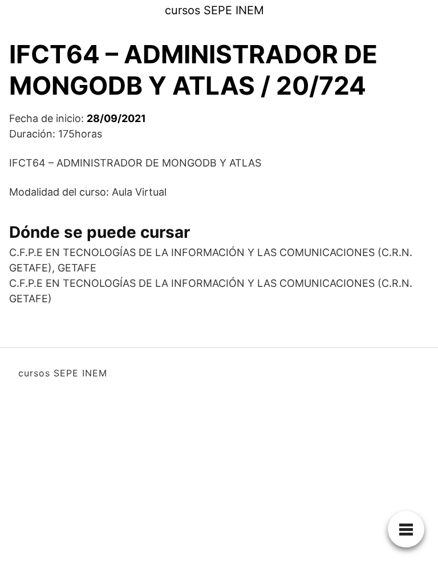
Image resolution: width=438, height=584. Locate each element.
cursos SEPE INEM (214, 10)
